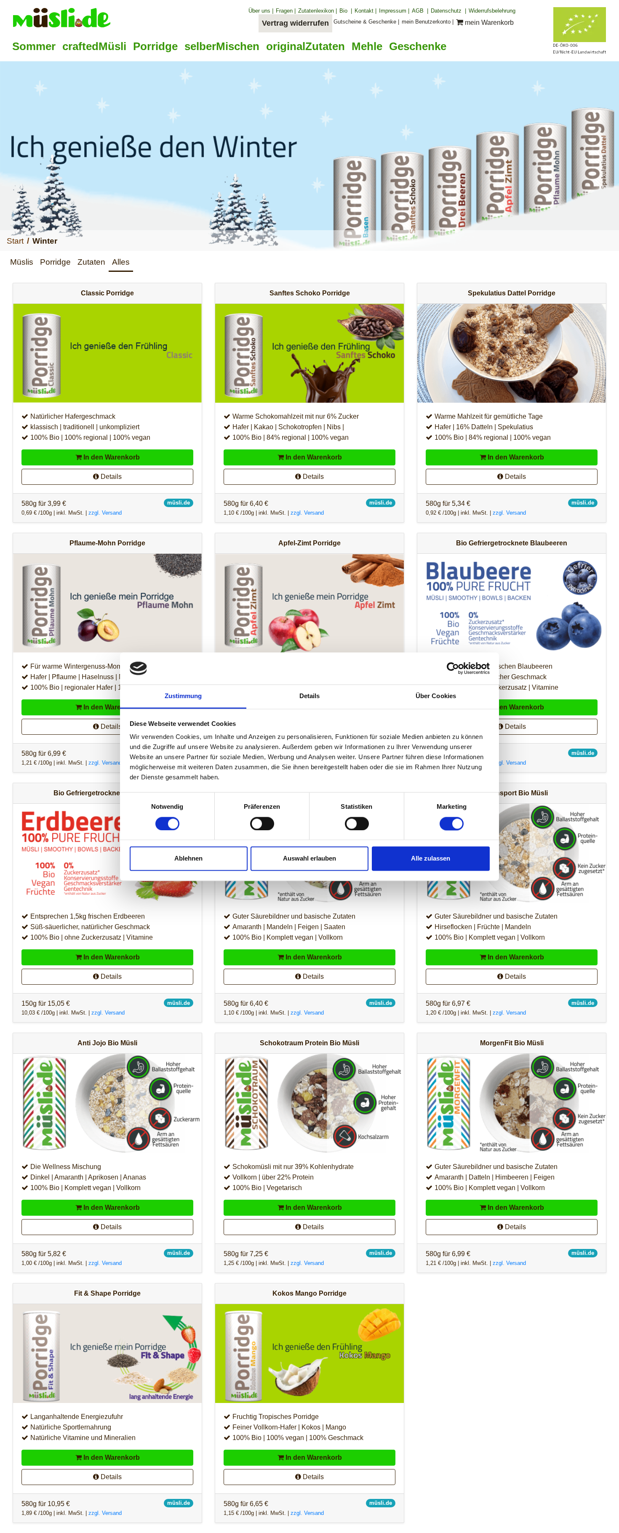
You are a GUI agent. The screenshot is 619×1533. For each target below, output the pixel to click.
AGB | (420, 11)
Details (110, 476)
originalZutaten (305, 46)
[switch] (262, 823)
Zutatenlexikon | (317, 11)
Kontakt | (365, 11)
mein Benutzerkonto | (428, 22)
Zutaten (91, 262)
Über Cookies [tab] (436, 696)
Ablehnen (188, 858)
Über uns (260, 11)
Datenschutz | (448, 11)
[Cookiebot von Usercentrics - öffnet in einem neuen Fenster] (453, 668)
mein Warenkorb (489, 22)
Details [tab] (309, 696)
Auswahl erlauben (309, 858)
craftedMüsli (94, 46)
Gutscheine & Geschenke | (366, 22)
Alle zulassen (430, 858)
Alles (121, 262)
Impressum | (394, 11)
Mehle (367, 46)
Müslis (21, 262)
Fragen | (286, 11)
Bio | (345, 11)
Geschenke (417, 46)
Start (15, 240)
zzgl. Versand (105, 513)
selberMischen (221, 46)
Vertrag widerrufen (295, 23)
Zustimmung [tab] (183, 696)
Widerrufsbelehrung (492, 11)
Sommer (34, 46)
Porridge (155, 46)
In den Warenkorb (111, 457)
